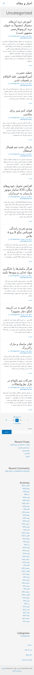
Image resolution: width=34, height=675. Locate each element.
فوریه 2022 (26, 612)
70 (6, 420)
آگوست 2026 (25, 485)
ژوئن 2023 (26, 577)
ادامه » (30, 65)
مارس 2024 (25, 550)
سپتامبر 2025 (25, 512)
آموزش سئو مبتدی (27, 659)
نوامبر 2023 (26, 562)
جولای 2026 (26, 488)
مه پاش (30, 645)
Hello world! (8, 471)
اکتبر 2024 (26, 530)
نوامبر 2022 (26, 586)
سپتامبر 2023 (25, 568)
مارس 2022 (26, 609)
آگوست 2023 (25, 571)
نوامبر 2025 (26, 506)
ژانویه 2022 (26, 615)
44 (13, 420)
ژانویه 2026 (26, 500)
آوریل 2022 (26, 606)
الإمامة (27, 456)
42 (20, 420)
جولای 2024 (26, 538)
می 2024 (26, 544)
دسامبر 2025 (25, 503)
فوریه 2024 (26, 553)
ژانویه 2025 (26, 521)
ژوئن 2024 (26, 541)
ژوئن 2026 (26, 491)
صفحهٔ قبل (17, 417)
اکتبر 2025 (26, 509)
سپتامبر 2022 (25, 592)
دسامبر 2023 (25, 559)
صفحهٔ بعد (17, 423)
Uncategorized (14, 36)
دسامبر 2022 (25, 583)
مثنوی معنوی (25, 450)
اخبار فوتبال (29, 655)
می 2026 (26, 494)
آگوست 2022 (25, 595)
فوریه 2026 (26, 497)
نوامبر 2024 (26, 527)
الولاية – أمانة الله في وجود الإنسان (19, 444)
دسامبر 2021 (25, 618)
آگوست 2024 (25, 535)
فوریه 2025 (26, 518)
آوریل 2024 (26, 547)
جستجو (30, 428)
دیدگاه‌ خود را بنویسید (26, 36)
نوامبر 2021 (26, 621)
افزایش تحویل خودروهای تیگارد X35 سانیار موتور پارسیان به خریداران (17, 189)
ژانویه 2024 (26, 556)
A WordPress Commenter (21, 471)
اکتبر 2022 (26, 589)
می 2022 (26, 603)
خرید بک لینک (28, 650)
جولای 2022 (26, 597)
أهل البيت (26, 453)
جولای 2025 (26, 515)
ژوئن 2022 (26, 600)
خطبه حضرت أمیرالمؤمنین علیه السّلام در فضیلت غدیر (17, 76)
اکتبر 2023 (26, 565)
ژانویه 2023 (26, 580)
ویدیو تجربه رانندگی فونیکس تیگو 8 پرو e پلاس (20, 232)
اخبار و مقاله (24, 3)
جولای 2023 (26, 574)
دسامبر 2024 (25, 524)
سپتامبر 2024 (25, 533)
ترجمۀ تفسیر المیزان (23, 447)
